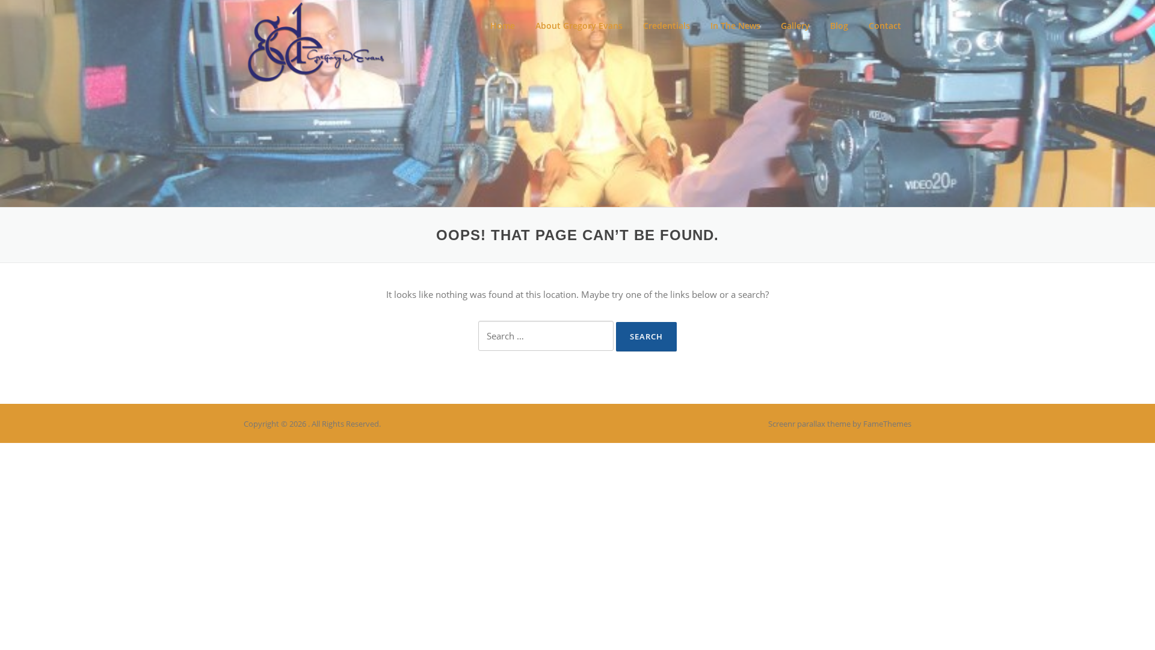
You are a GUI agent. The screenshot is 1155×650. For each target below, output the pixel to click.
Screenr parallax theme (809, 423)
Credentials (666, 25)
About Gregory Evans (579, 25)
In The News (735, 25)
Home (502, 25)
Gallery (795, 25)
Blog (839, 25)
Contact (885, 25)
